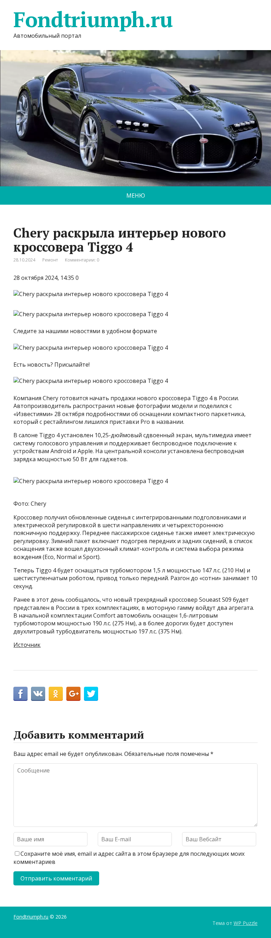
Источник (27, 645)
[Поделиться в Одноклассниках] (56, 694)
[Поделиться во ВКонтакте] (38, 694)
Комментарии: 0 (82, 260)
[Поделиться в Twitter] (91, 694)
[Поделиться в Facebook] (20, 694)
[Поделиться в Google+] (73, 694)
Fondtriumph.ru (92, 19)
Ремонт (50, 260)
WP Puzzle (246, 923)
